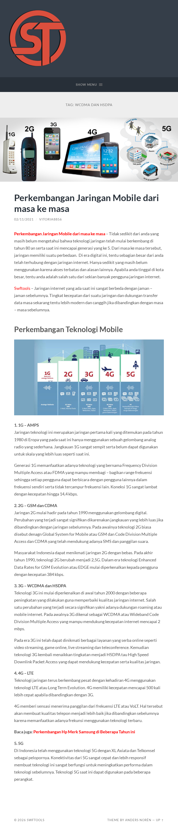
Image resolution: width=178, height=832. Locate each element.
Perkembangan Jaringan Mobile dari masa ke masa (86, 203)
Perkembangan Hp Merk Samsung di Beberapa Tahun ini (84, 731)
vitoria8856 (50, 219)
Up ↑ (160, 820)
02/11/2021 (24, 219)
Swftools (22, 288)
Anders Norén (138, 820)
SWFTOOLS (35, 820)
